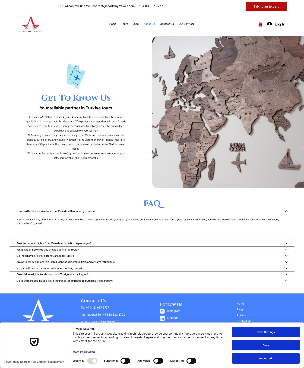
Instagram (173, 311)
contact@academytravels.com (113, 6)
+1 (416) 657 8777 (150, 6)
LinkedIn (172, 317)
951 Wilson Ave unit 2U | (75, 6)
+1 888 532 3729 (114, 314)
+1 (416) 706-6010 (108, 321)
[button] (260, 24)
